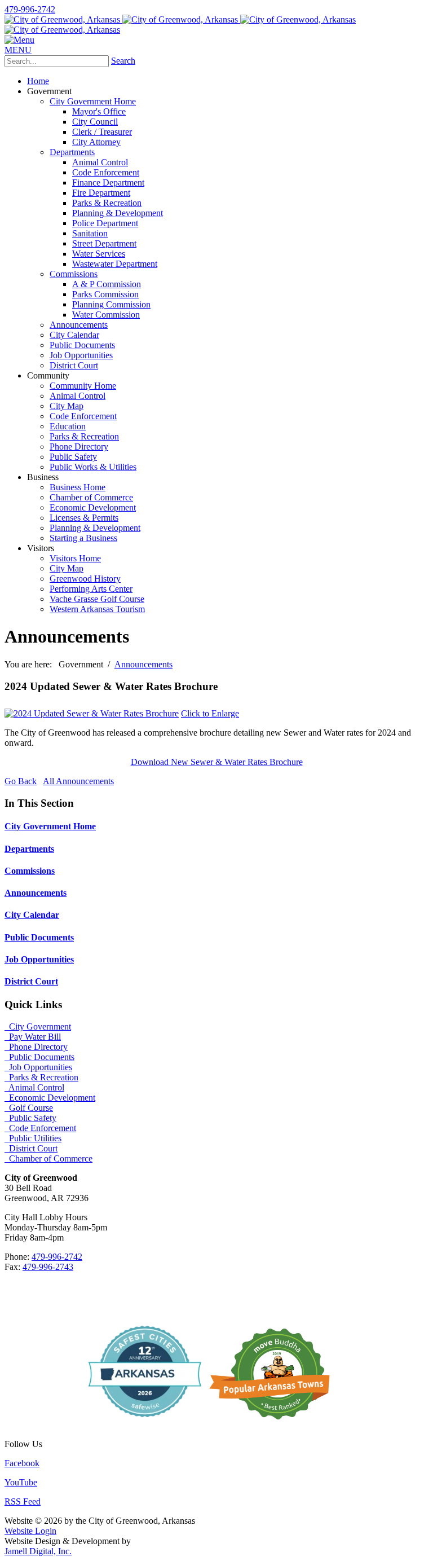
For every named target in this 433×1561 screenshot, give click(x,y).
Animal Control (34, 1087)
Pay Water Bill (33, 1036)
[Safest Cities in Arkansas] (145, 1425)
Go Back (21, 781)
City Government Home (50, 826)
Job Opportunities (39, 959)
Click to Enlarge (210, 713)
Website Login (30, 1531)
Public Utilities (33, 1138)
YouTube (21, 1482)
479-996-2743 (48, 1267)
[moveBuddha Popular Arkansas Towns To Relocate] (274, 1425)
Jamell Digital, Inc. (38, 1551)
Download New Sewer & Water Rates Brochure (217, 762)
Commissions (30, 871)
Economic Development (50, 1097)
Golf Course (29, 1108)
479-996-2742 (30, 9)
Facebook (22, 1463)
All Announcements (78, 781)
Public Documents (39, 937)
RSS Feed (23, 1501)
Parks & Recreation (41, 1077)
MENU (18, 50)
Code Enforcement (40, 1128)
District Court (31, 981)
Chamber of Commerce (48, 1158)
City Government (38, 1026)
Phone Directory (36, 1047)
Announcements (36, 893)
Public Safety (30, 1118)
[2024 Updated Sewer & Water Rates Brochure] (92, 713)
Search (123, 60)
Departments (29, 849)
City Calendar (32, 915)
